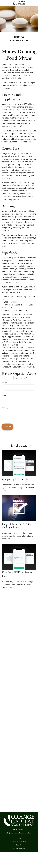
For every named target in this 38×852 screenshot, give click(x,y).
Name (4, 382)
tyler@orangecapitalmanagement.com (19, 833)
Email (4, 395)
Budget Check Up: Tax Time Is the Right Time (18, 525)
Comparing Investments (15, 479)
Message (5, 407)
